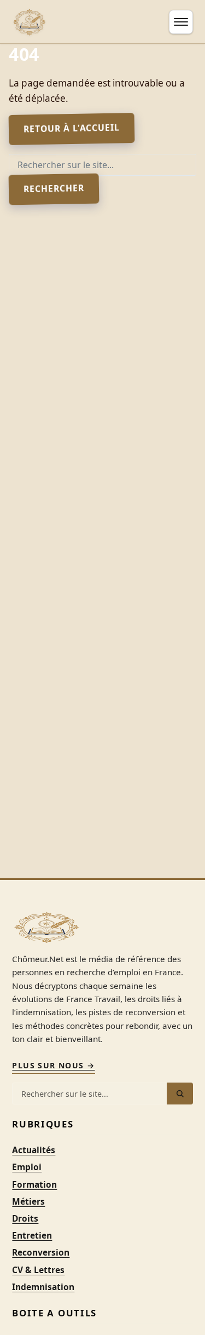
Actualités (33, 1150)
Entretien (32, 1235)
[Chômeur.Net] (30, 22)
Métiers (28, 1201)
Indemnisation (43, 1287)
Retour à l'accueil (72, 127)
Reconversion (40, 1252)
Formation (34, 1184)
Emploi (27, 1167)
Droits (25, 1218)
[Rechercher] (180, 1093)
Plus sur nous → (53, 1065)
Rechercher (54, 188)
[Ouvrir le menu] (181, 22)
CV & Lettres (38, 1270)
